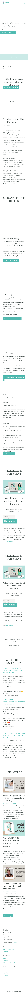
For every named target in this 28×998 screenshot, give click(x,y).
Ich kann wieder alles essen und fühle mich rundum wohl (12, 886)
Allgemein (13, 803)
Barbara (7, 803)
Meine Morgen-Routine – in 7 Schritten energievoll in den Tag (14, 798)
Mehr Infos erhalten (11, 260)
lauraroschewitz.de (8, 729)
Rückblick (13, 849)
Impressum (6, 958)
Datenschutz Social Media (10, 963)
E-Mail (15, 942)
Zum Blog (7, 916)
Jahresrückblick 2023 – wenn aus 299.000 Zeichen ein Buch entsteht (13, 842)
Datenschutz (6, 960)
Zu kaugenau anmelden (12, 319)
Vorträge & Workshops (9, 949)
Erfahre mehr (8, 454)
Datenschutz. (9, 541)
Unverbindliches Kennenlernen (14, 377)
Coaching (5, 951)
